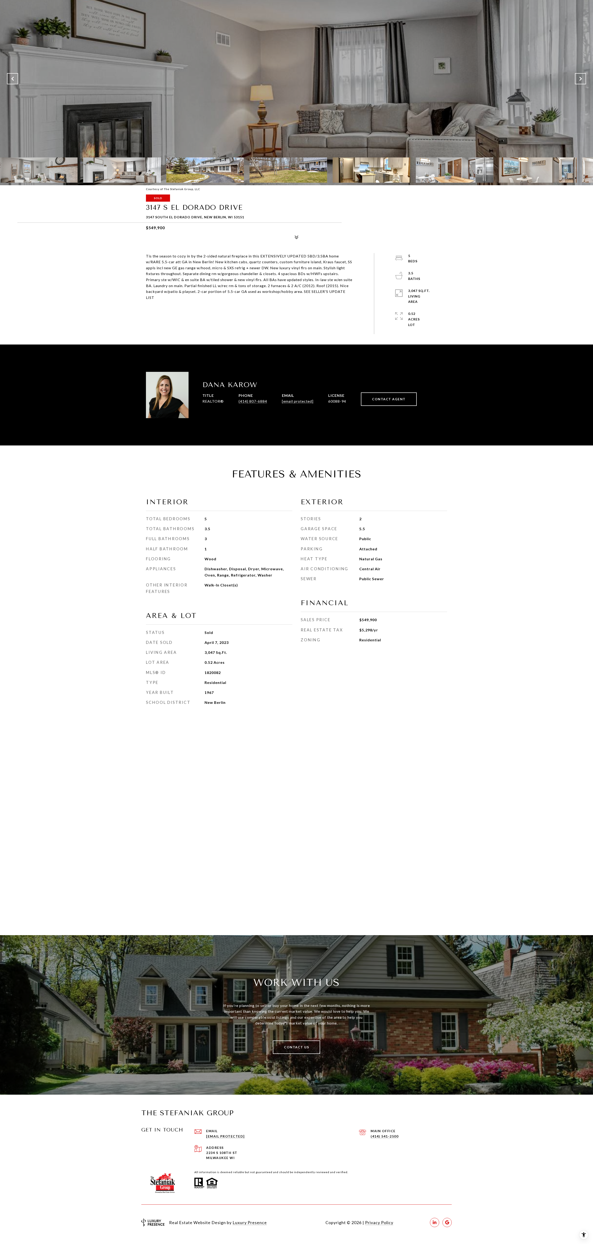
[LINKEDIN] (434, 1222)
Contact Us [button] (296, 1047)
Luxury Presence (250, 1222)
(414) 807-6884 (253, 401)
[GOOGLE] (447, 1222)
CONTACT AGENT (389, 399)
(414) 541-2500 (384, 1136)
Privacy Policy (379, 1222)
